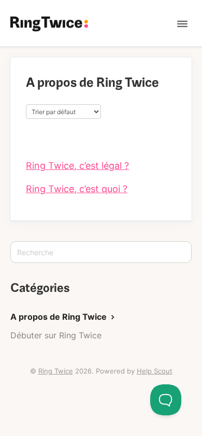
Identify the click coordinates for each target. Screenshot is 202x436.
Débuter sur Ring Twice (56, 335)
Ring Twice (55, 371)
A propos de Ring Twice (59, 317)
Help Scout (154, 371)
